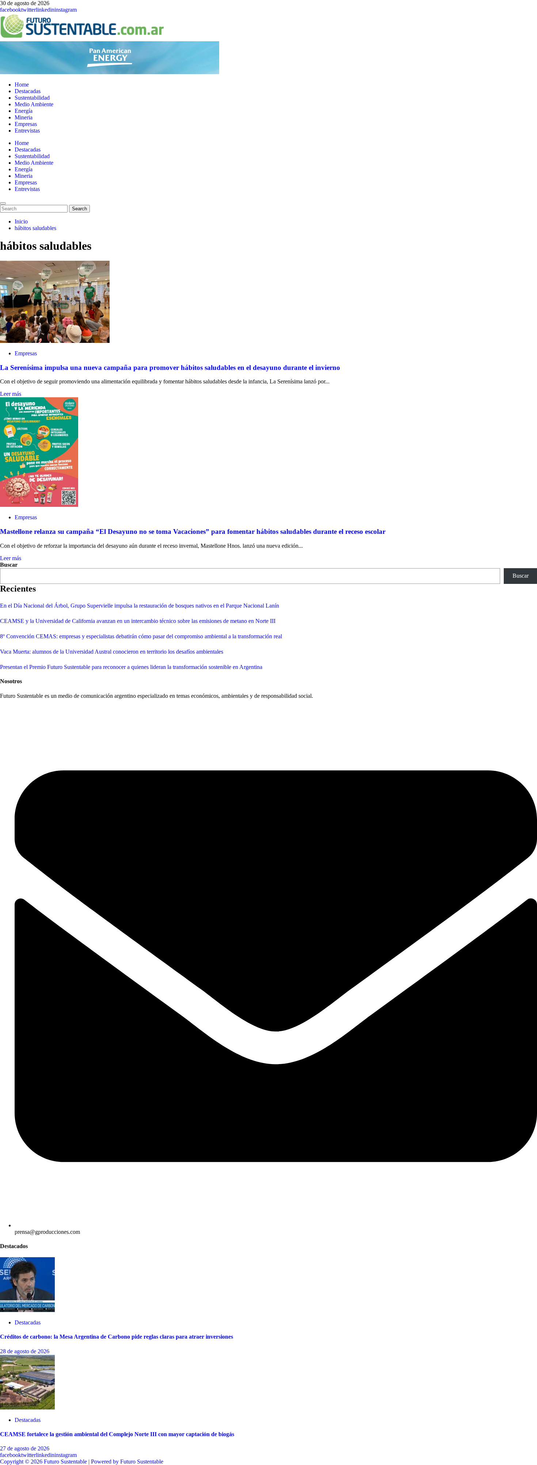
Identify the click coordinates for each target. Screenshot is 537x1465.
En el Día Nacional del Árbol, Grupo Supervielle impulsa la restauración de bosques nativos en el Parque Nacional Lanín (139, 606)
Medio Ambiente (34, 104)
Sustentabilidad (32, 98)
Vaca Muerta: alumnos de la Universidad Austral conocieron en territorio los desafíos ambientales (111, 652)
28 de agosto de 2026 (24, 1351)
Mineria (24, 117)
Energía (24, 111)
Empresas (26, 124)
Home (22, 84)
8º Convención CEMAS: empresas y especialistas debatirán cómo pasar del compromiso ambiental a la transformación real (141, 636)
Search (81, 208)
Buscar (9, 565)
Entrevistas (27, 130)
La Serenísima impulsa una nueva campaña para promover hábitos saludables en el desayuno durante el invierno (170, 367)
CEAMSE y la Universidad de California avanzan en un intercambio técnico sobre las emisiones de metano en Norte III (137, 621)
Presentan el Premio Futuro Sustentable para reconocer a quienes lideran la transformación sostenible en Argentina (131, 667)
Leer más (10, 394)
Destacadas (28, 91)
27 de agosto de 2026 (24, 1448)
